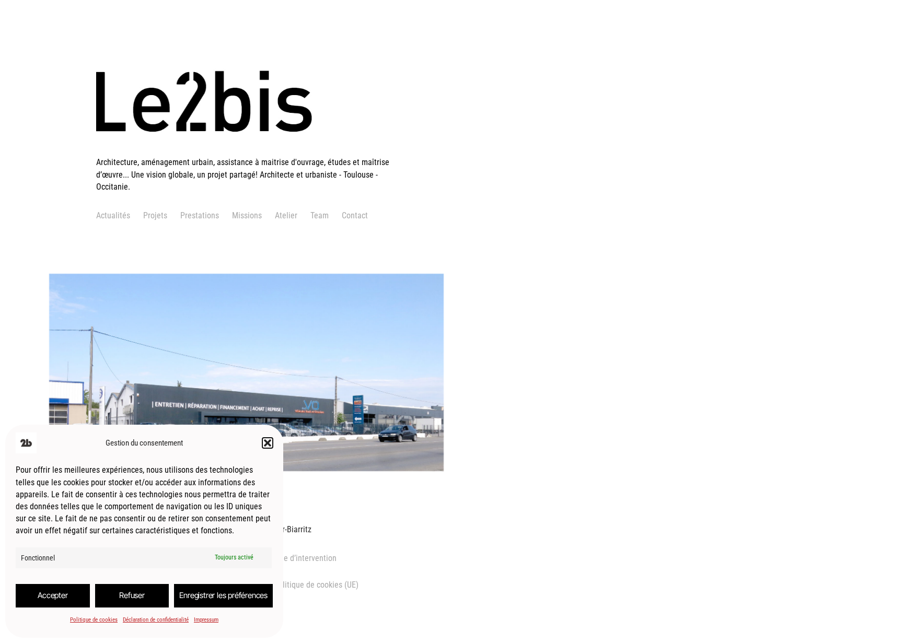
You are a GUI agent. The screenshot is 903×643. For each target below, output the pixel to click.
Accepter (52, 595)
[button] (267, 443)
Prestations (199, 215)
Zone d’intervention (304, 558)
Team (319, 215)
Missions (247, 215)
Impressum (206, 619)
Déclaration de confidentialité (156, 619)
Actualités (113, 215)
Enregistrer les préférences (223, 595)
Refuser (132, 595)
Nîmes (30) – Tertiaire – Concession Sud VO (192, 351)
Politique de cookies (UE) (316, 585)
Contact (355, 215)
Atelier (286, 215)
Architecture (112, 419)
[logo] (250, 150)
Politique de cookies (94, 619)
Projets (155, 215)
